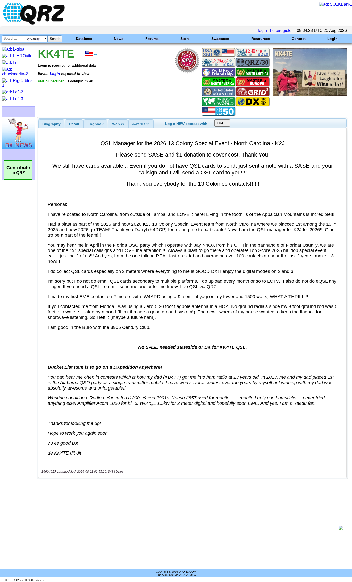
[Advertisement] (189, 528)
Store (185, 39)
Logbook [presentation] (96, 124)
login (262, 30)
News (118, 39)
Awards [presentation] (140, 124)
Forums (152, 39)
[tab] (51, 123)
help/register (281, 30)
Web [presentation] (118, 124)
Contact (299, 39)
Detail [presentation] (74, 124)
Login (332, 39)
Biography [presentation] (51, 124)
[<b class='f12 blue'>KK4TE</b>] (310, 95)
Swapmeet (220, 39)
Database (84, 39)
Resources (260, 39)
